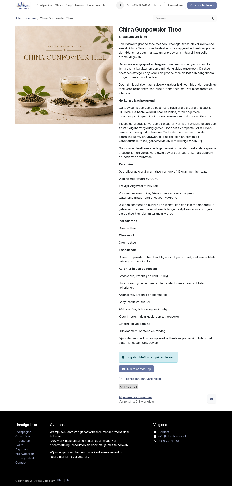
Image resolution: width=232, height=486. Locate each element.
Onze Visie (22, 436)
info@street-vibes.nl (172, 436)
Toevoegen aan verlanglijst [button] (142, 378)
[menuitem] (44, 5)
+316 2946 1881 (169, 440)
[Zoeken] (212, 18)
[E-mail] (211, 398)
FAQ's (19, 445)
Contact (20, 462)
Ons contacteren (202, 5)
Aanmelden (175, 5)
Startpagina (23, 432)
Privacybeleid (24, 458)
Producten (22, 440)
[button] (120, 5)
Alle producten (25, 18)
